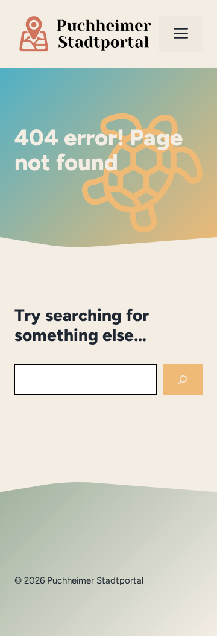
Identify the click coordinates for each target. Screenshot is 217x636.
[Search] (183, 379)
